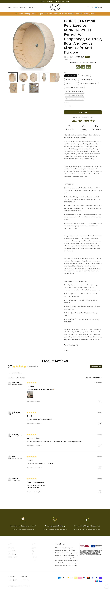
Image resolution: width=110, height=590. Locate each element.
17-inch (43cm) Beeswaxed (88, 83)
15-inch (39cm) (71, 79)
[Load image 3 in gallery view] (34, 77)
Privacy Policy (12, 551)
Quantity (66, 103)
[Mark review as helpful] (100, 401)
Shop (33, 554)
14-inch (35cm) (85, 79)
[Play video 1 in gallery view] (34, 88)
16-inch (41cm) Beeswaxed (74, 87)
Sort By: (88, 378)
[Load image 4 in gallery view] (44, 77)
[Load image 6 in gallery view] (12, 88)
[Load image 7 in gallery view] (23, 88)
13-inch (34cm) (70, 83)
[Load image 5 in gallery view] (55, 77)
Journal (34, 560)
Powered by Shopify (24, 586)
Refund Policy (12, 554)
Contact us (11, 548)
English (25, 580)
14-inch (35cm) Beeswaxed (74, 95)
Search (34, 548)
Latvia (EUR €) (13, 580)
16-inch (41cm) (84, 75)
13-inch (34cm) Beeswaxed (74, 99)
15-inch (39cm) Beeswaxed (74, 91)
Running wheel (15, 586)
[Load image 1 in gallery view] (12, 77)
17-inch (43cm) (70, 75)
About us (34, 557)
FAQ (33, 551)
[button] (15, 7)
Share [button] (67, 350)
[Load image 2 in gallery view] (23, 77)
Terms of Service (13, 557)
